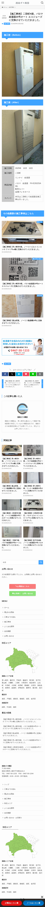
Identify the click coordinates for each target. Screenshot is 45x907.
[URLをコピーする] (40, 374)
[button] (5, 374)
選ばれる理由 (9, 612)
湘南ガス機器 (22, 417)
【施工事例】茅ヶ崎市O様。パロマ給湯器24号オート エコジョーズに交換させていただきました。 (22, 727)
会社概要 (7, 631)
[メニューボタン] (3, 2)
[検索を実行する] (41, 562)
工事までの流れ (10, 617)
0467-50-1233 (11, 773)
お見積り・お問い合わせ (23, 593)
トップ (6, 784)
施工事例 (7, 23)
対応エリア (8, 803)
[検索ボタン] (42, 2)
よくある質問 (9, 626)
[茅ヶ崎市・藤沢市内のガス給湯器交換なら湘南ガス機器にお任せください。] (22, 2)
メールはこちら (32, 903)
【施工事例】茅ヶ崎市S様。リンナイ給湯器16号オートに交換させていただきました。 (22, 741)
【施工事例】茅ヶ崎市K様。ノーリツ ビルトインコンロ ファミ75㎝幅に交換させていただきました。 (22, 720)
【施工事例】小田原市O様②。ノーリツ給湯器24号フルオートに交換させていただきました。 (22, 748)
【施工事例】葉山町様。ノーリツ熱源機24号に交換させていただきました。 (22, 734)
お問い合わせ (9, 636)
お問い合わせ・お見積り (13, 818)
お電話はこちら (23, 586)
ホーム (6, 607)
